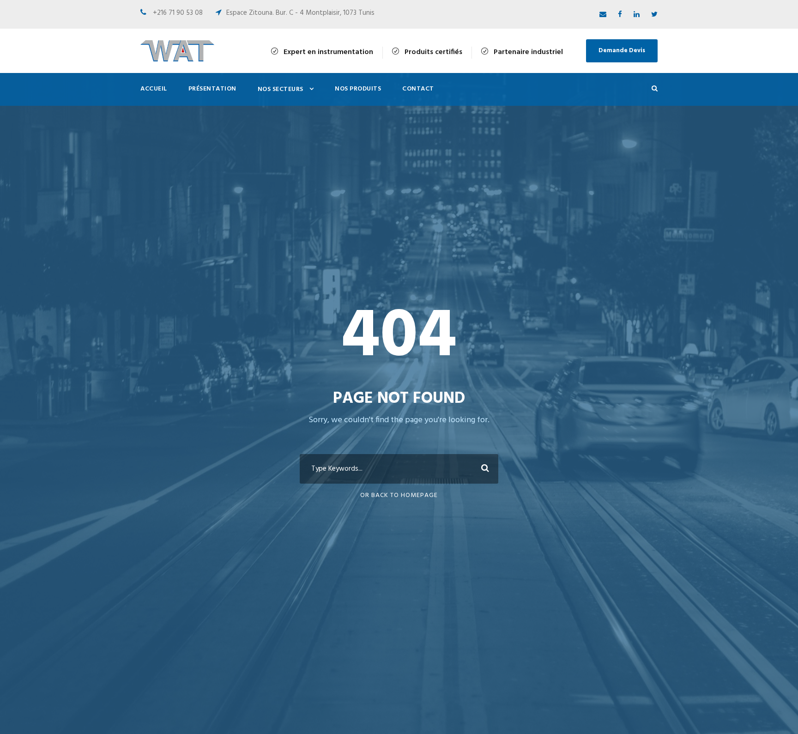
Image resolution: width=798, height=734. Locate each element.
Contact (418, 89)
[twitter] (654, 14)
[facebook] (620, 14)
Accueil (153, 89)
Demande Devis (621, 50)
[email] (602, 14)
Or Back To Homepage (399, 495)
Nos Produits (358, 89)
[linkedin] (637, 14)
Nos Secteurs (280, 89)
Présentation (212, 89)
